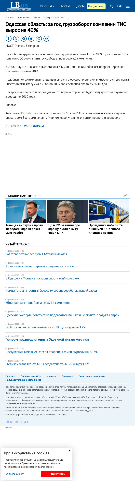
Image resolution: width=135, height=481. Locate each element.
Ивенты (51, 376)
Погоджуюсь (55, 474)
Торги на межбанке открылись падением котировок (41, 266)
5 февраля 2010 (51, 17)
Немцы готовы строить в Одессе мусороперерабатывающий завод (51, 290)
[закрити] (69, 450)
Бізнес (37, 17)
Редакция (67, 376)
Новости (45, 6)
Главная (9, 17)
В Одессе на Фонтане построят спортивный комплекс (42, 278)
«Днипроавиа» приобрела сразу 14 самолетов (37, 303)
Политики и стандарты (92, 376)
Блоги (65, 6)
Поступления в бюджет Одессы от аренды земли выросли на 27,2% (51, 352)
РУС (119, 6)
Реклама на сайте (31, 376)
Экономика (23, 17)
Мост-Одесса (34, 126)
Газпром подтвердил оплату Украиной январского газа (47, 339)
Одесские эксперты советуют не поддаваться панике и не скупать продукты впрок (62, 315)
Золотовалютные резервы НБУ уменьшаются (36, 254)
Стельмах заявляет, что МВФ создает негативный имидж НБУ (47, 364)
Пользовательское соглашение (23, 379)
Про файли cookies (14, 473)
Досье (80, 6)
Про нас (10, 376)
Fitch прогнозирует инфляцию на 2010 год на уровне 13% (45, 327)
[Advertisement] (67, 159)
